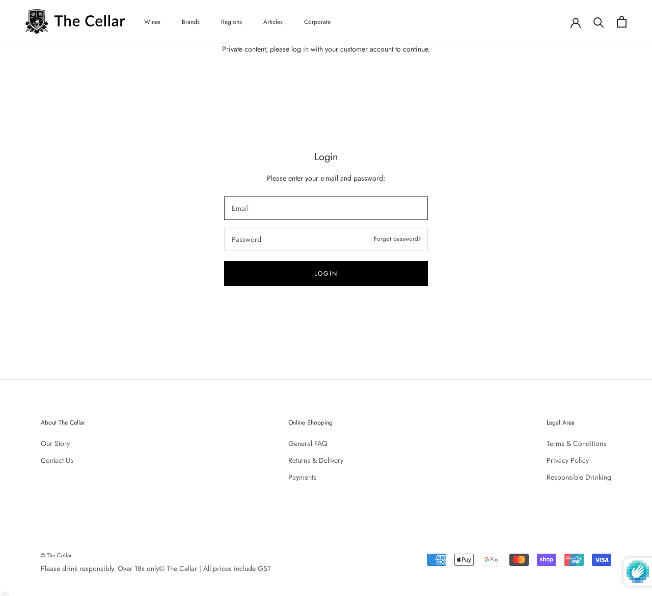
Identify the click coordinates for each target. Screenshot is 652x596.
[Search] (598, 21)
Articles (273, 22)
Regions (231, 22)
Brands (191, 22)
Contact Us (57, 460)
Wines (152, 22)
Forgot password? (398, 238)
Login (326, 273)
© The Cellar (56, 555)
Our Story (55, 443)
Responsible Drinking (579, 477)
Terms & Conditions (576, 443)
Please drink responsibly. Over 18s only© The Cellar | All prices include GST (156, 568)
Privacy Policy (568, 460)
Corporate (317, 22)
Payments (302, 477)
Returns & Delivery (315, 460)
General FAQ (308, 443)
